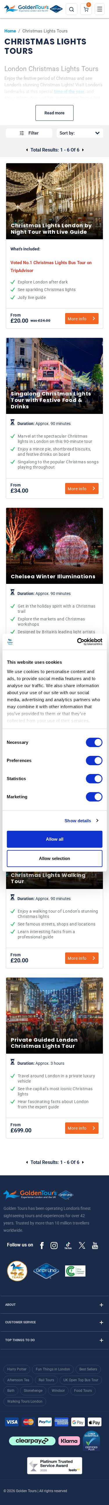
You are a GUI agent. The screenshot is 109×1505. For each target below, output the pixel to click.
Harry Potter (16, 1369)
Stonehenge (33, 1391)
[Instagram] (54, 1245)
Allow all (54, 839)
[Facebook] (42, 1245)
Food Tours (83, 1391)
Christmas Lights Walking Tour (54, 918)
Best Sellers (88, 1369)
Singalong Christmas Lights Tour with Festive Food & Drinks (54, 446)
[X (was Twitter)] (82, 1245)
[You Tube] (95, 1245)
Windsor (58, 1391)
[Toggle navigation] (100, 9)
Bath (11, 1391)
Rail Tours (46, 1380)
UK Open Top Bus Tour (80, 1380)
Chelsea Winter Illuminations (54, 613)
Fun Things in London (53, 1369)
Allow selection (54, 858)
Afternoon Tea (18, 1380)
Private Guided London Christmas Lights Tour (54, 1086)
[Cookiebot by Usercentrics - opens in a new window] (77, 642)
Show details (78, 820)
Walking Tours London (24, 1401)
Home (10, 31)
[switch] (94, 760)
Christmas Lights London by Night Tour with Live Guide (54, 273)
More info (77, 319)
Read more (54, 113)
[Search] (71, 9)
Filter (33, 133)
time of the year (69, 91)
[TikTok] (68, 1245)
